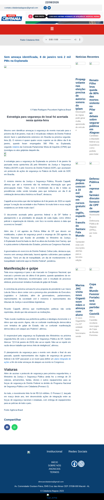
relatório (15, 147)
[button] (52, 29)
